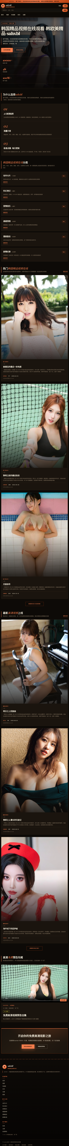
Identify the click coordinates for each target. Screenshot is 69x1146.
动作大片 (5, 1103)
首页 (2, 14)
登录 (60, 5)
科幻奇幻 (5, 1106)
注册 (65, 5)
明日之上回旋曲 (9, 711)
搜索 (65, 10)
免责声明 (30, 1145)
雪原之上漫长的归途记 (12, 820)
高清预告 (5, 1131)
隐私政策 (17, 1145)
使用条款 (24, 1145)
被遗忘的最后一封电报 (12, 366)
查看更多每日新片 (34, 948)
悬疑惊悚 (5, 1111)
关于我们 (5, 1145)
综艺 (19, 14)
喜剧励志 (5, 1114)
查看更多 (5, 182)
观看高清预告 (19, 50)
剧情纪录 (5, 1117)
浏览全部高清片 (28, 1046)
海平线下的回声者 (10, 928)
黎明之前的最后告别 (11, 475)
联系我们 (11, 1145)
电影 (7, 14)
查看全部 (65, 271)
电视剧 (13, 14)
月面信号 (6, 584)
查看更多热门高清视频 (35, 603)
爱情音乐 (5, 1109)
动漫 (24, 14)
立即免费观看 (7, 50)
